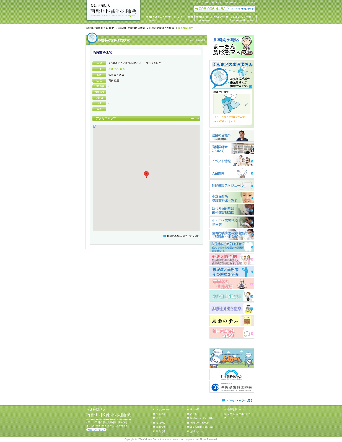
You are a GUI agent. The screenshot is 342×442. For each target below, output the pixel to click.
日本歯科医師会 (231, 374)
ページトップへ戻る (240, 400)
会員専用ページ (235, 409)
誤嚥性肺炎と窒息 (231, 308)
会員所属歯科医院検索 (201, 427)
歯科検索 (232, 75)
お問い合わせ (197, 431)
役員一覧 (160, 422)
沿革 (158, 418)
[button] (146, 174)
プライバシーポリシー (225, 2)
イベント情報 (231, 160)
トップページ (202, 2)
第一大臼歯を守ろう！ (231, 333)
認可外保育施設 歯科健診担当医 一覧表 (231, 209)
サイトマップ (248, 2)
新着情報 (160, 431)
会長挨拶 (160, 413)
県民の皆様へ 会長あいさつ (231, 136)
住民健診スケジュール (231, 185)
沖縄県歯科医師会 (231, 387)
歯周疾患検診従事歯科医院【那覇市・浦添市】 (231, 234)
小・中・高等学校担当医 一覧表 (231, 222)
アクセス (96, 429)
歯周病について (231, 246)
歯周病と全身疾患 (231, 283)
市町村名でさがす (226, 121)
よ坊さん (231, 358)
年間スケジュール (199, 422)
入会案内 (231, 173)
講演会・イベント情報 (201, 418)
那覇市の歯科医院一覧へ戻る (183, 236)
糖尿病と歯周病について (231, 271)
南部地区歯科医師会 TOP (100, 28)
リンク (230, 418)
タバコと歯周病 (231, 296)
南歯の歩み (231, 320)
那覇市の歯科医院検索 (161, 28)
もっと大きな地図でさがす (231, 117)
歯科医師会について (231, 148)
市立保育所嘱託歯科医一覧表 (231, 197)
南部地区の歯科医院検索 (131, 28)
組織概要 (160, 427)
